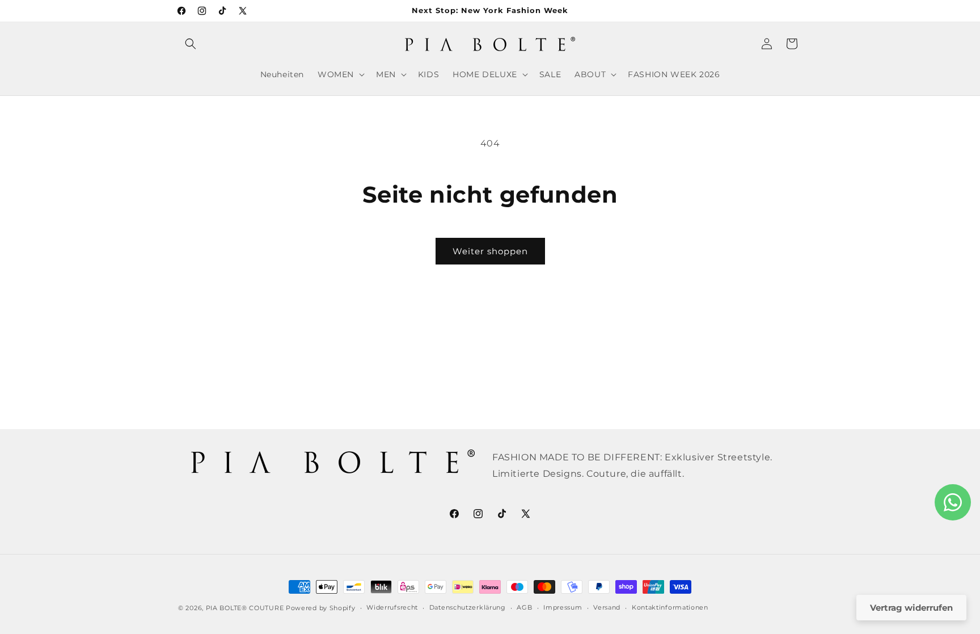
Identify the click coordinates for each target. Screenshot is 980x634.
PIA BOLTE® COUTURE (245, 608)
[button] (190, 43)
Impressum (562, 607)
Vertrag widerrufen (911, 607)
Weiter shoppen (490, 251)
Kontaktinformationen (670, 607)
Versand (606, 607)
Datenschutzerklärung (467, 607)
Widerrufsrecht (392, 607)
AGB (524, 607)
